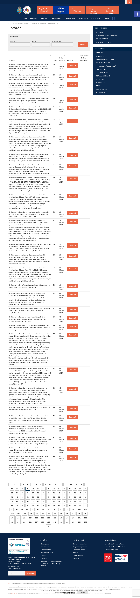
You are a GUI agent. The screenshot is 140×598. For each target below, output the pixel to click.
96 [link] (27, 509)
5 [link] (27, 484)
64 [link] (17, 501)
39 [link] (43, 493)
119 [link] (85, 514)
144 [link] (79, 522)
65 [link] (22, 501)
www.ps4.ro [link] (14, 593)
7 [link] (36, 484)
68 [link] (38, 501)
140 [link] (54, 522)
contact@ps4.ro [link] (16, 568)
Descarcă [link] (72, 65)
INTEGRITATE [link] (100, 56)
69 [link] (43, 501)
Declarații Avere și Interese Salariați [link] (51, 561)
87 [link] (59, 505)
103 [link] (67, 509)
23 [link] (38, 489)
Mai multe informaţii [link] (69, 592)
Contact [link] (106, 19)
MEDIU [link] (98, 86)
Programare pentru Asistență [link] (93, 11)
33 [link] (12, 493)
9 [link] (45, 484)
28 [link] (64, 489)
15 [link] (76, 484)
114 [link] (55, 514)
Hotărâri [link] (75, 552)
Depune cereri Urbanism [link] (77, 10)
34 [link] (17, 493)
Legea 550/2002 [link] (78, 555)
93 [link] (11, 509)
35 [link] (22, 493)
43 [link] (64, 493)
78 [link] (12, 505)
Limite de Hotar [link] (70, 19)
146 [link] (48, 526)
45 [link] (75, 493)
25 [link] (49, 489)
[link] (137, 14)
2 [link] (14, 484)
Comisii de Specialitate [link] (80, 544)
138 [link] (42, 522)
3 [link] (18, 484)
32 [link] (85, 489)
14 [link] (71, 484)
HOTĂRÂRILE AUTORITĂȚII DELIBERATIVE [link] (43, 24)
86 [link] (54, 505)
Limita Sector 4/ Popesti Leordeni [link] (115, 547)
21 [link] (28, 489)
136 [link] (30, 522)
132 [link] (85, 518)
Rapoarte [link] (44, 558)
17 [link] (87, 484)
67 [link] (33, 501)
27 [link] (59, 489)
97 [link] (32, 509)
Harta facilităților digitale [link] (110, 11)
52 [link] (33, 497)
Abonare (30, 573)
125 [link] (42, 518)
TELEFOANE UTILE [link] (102, 39)
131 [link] (79, 518)
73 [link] (64, 501)
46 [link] (80, 493)
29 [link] (70, 489)
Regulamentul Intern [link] (47, 552)
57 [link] (59, 497)
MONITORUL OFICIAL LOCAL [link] (89, 19)
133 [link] (12, 522)
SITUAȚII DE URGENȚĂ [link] (103, 42)
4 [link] (23, 484)
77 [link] (85, 501)
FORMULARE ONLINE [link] (103, 76)
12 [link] (60, 484)
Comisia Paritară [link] (46, 549)
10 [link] (50, 484)
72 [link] (59, 501)
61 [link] (80, 497)
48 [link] (12, 497)
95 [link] (22, 509)
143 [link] (73, 522)
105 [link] (79, 509)
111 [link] (37, 514)
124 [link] (36, 518)
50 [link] (22, 497)
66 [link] (28, 501)
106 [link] (85, 509)
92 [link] (85, 505)
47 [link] (85, 493)
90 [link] (75, 505)
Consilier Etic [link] (45, 547)
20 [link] (22, 489)
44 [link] (70, 493)
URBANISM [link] (99, 53)
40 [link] (49, 493)
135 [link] (24, 522)
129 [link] (67, 518)
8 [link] (40, 484)
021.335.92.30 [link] (17, 564)
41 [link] (54, 493)
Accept (82, 593)
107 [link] (12, 514)
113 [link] (49, 514)
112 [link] (43, 514)
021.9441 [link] (17, 562)
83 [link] (38, 505)
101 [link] (54, 509)
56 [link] (54, 497)
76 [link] (80, 501)
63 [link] (12, 501)
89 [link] (70, 505)
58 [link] (64, 497)
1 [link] (10, 484)
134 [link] (18, 522)
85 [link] (49, 505)
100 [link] (48, 509)
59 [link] (70, 497)
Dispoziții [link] (43, 555)
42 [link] (59, 493)
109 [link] (25, 514)
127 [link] (54, 518)
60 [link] (75, 497)
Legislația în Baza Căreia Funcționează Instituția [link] (52, 565)
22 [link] (33, 489)
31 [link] (80, 489)
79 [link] (17, 505)
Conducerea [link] (33, 19)
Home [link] (9, 24)
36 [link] (28, 493)
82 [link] (33, 505)
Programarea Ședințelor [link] (80, 547)
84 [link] (43, 505)
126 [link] (48, 518)
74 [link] (70, 501)
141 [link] (61, 522)
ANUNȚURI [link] (99, 32)
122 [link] (24, 518)
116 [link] (67, 514)
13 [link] (65, 484)
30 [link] (75, 489)
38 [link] (38, 493)
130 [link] (73, 518)
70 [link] (49, 501)
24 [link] (43, 489)
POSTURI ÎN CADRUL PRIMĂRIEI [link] (106, 35)
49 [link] (17, 497)
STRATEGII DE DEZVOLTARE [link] (105, 59)
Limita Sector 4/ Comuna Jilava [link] (114, 544)
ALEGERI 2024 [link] (100, 82)
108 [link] (18, 514)
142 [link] (67, 522)
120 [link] (12, 518)
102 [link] (61, 509)
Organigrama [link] (45, 544)
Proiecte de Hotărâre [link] (79, 549)
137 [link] (36, 522)
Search (82, 44)
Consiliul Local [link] (56, 19)
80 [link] (22, 505)
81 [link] (28, 505)
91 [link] (80, 505)
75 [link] (75, 501)
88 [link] (64, 505)
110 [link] (31, 514)
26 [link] (54, 489)
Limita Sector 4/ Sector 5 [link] (112, 549)
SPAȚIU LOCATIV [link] (101, 69)
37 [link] (33, 493)
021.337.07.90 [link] (14, 566)
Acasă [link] (25, 19)
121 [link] (18, 518)
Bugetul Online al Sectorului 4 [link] (45, 10)
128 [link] (61, 518)
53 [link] (38, 497)
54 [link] (43, 497)
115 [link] (61, 514)
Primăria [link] (44, 19)
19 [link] (17, 489)
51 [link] (28, 497)
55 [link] (49, 497)
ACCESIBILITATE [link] (101, 92)
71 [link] (54, 501)
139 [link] (48, 522)
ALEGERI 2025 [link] (100, 79)
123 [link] (30, 518)
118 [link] (79, 514)
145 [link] (85, 522)
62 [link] (85, 497)
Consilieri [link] (76, 558)
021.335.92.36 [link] (26, 564)
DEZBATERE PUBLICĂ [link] (103, 63)
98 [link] (38, 509)
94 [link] (17, 509)
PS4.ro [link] (9, 583)
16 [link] (81, 484)
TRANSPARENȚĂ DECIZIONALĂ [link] (106, 66)
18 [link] (12, 489)
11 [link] (55, 484)
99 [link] (43, 509)
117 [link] (73, 514)
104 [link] (73, 509)
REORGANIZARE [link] (101, 89)
